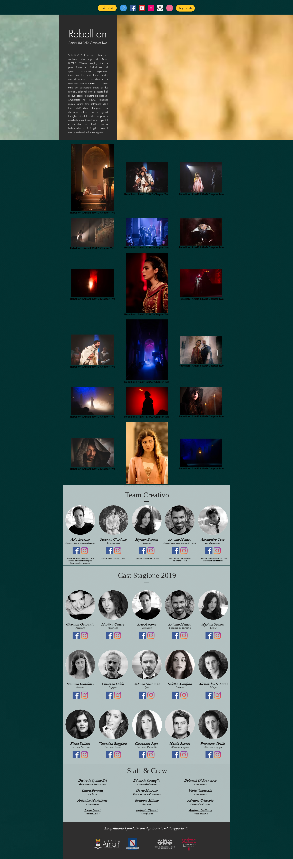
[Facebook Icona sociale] (76, 550)
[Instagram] (84, 550)
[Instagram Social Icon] (151, 8)
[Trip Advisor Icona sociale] (160, 8)
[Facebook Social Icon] (133, 8)
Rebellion (88, 34)
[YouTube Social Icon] (142, 8)
